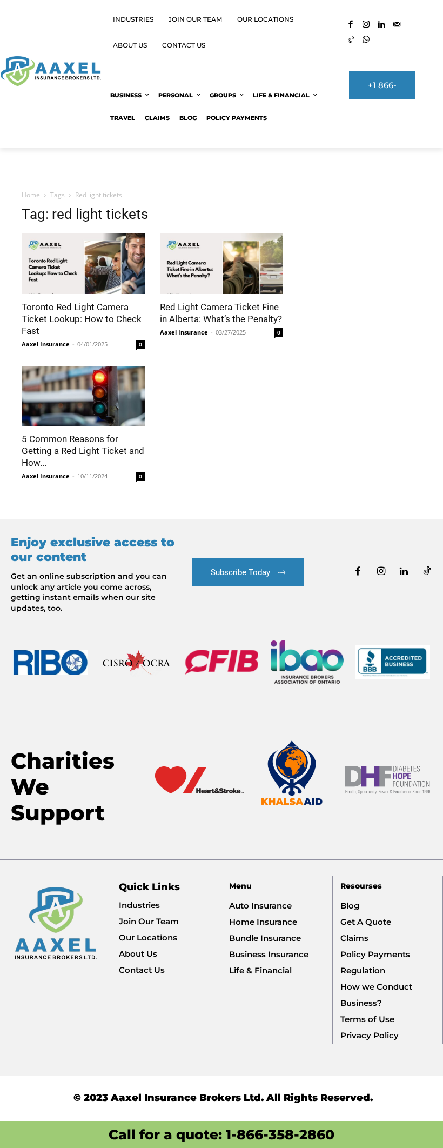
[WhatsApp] (366, 40)
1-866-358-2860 (280, 1134)
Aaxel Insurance (46, 344)
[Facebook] (351, 25)
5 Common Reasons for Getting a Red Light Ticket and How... (83, 450)
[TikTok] (351, 40)
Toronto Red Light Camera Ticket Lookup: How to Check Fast (82, 319)
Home (31, 194)
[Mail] (397, 25)
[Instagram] (366, 25)
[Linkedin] (382, 25)
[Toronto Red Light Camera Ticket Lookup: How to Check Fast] (83, 263)
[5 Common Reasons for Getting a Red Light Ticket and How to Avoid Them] (83, 396)
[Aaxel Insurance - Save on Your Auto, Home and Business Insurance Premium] (50, 71)
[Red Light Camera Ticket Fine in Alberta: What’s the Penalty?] (221, 263)
